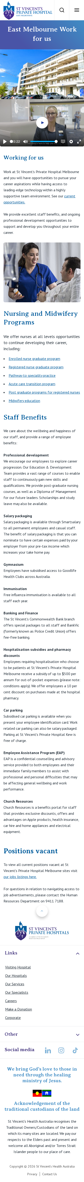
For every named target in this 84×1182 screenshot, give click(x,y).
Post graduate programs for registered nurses (44, 392)
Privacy (32, 1174)
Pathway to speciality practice (32, 375)
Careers (11, 1000)
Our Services (14, 984)
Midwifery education (24, 400)
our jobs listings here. (20, 876)
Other (11, 1034)
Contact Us (49, 1174)
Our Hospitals (16, 975)
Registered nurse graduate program (36, 367)
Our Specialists (16, 992)
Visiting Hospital (18, 967)
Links (11, 953)
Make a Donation (18, 1009)
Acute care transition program (32, 383)
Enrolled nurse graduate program (34, 358)
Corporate (13, 1017)
